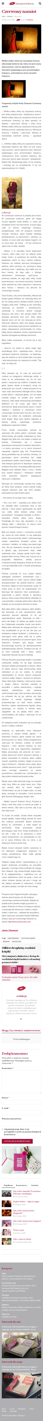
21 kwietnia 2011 (8, 20)
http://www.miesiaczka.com (19, 922)
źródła (13, 1317)
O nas (12, 1409)
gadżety (5, 1279)
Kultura (10, 16)
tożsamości (15, 1298)
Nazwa (5, 1098)
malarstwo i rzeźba (32, 1307)
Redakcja (22, 1409)
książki (14, 1300)
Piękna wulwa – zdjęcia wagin (26, 1202)
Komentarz (8, 1068)
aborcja (24, 1288)
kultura (5, 1307)
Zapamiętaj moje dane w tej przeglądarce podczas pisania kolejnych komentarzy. (22, 1132)
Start (3, 16)
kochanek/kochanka (10, 1288)
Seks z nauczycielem (22, 1239)
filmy (33, 1300)
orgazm (10, 1276)
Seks (4, 1273)
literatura (18, 16)
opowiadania (16, 1279)
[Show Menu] (3, 3)
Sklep (4, 1411)
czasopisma (24, 1300)
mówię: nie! (26, 1298)
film (21, 1307)
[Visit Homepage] (21, 3)
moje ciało (30, 1286)
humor (24, 1310)
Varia (32, 1409)
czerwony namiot (28, 938)
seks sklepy (28, 1279)
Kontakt (13, 1411)
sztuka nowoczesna (11, 1310)
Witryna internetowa (11, 1119)
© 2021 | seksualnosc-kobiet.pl (13, 1415)
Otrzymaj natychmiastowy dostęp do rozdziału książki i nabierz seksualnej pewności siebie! (21, 959)
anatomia (6, 1300)
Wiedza (5, 1295)
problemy (21, 1291)
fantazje (18, 1276)
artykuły (5, 1298)
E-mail (6, 1108)
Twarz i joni (18, 1230)
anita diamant (13, 938)
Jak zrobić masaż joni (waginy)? (27, 1221)
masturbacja (29, 1276)
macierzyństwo (8, 1291)
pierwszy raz (18, 1286)
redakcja (29, 20)
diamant (6, 941)
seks (3, 1276)
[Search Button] (40, 3)
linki (39, 1300)
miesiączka (16, 941)
